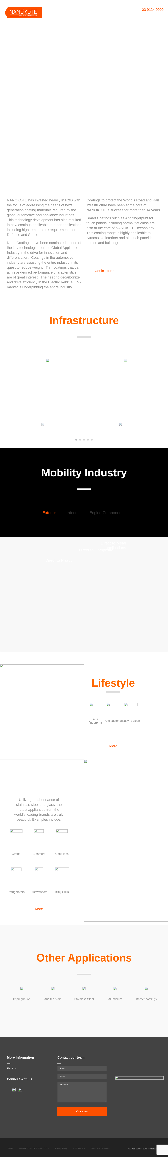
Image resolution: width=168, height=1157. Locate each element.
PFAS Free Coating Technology (125, 14)
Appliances (54, 14)
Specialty (151, 14)
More (113, 746)
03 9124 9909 (153, 10)
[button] (76, 439)
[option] (84, 91)
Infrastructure (96, 14)
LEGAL (10, 1148)
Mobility (68, 14)
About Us (11, 1068)
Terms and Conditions (101, 1148)
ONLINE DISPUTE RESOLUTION (34, 1148)
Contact (52, 20)
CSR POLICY (79, 1148)
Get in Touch (105, 271)
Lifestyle (80, 14)
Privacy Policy (61, 1148)
